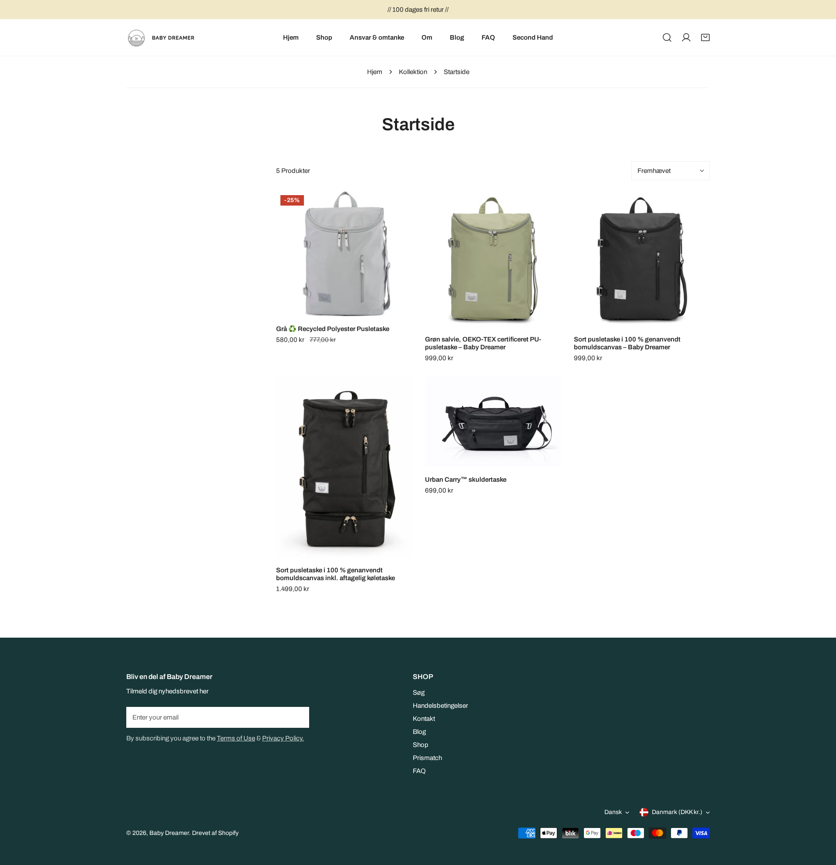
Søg (419, 692)
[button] (705, 37)
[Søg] (667, 37)
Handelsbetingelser (440, 705)
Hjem (374, 71)
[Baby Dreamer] (164, 37)
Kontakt (424, 718)
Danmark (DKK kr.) (677, 812)
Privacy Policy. (283, 738)
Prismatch (427, 757)
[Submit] (297, 717)
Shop (420, 744)
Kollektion (413, 71)
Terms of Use (236, 738)
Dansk (613, 812)
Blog (419, 731)
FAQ (419, 770)
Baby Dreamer (169, 833)
